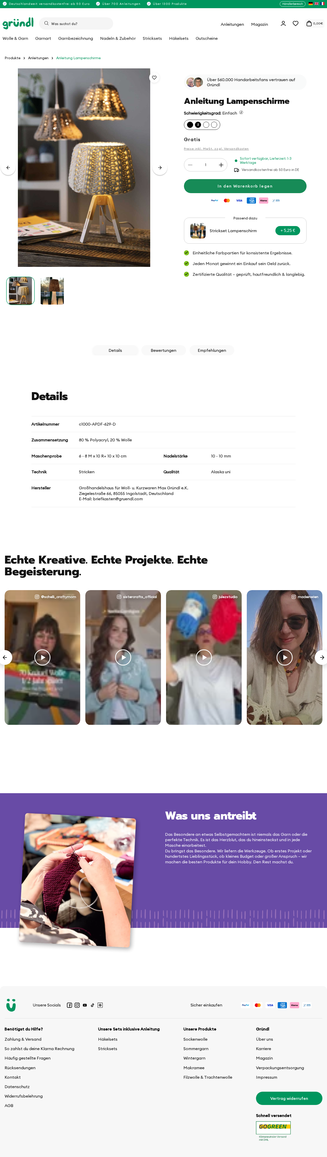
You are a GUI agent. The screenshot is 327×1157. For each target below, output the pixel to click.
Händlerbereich (292, 4)
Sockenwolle (195, 1039)
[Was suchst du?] (46, 23)
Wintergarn (194, 1058)
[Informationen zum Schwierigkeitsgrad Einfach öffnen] (241, 112)
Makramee (193, 1067)
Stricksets (107, 1048)
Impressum (266, 1077)
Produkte (12, 58)
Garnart (43, 38)
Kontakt (13, 1077)
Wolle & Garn (15, 38)
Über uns (264, 1039)
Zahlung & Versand (23, 1039)
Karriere (263, 1048)
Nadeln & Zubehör (118, 38)
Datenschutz (17, 1086)
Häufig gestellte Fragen (28, 1058)
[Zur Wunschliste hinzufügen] (154, 77)
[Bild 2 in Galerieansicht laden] (52, 291)
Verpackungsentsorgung (280, 1067)
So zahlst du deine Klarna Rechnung (39, 1048)
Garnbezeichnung (75, 38)
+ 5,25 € (288, 231)
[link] (245, 231)
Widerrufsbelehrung (24, 1096)
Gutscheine (207, 38)
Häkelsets (108, 1039)
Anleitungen (38, 58)
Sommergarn (195, 1048)
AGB (9, 1105)
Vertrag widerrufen (289, 1098)
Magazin (264, 1058)
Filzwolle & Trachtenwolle (207, 1077)
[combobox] (76, 23)
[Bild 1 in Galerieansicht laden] (20, 291)
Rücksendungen (20, 1067)
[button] (296, 23)
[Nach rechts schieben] (160, 167)
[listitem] (311, 4)
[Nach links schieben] (8, 167)
